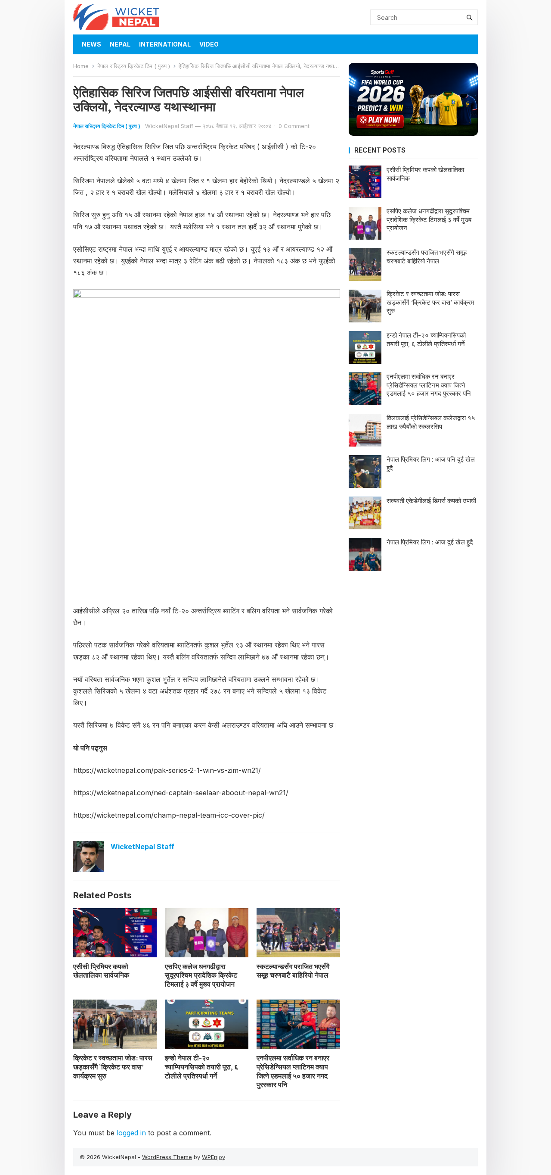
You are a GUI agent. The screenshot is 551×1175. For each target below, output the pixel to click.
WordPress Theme (167, 1156)
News (91, 44)
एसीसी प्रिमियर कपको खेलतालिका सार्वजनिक (101, 971)
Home (81, 65)
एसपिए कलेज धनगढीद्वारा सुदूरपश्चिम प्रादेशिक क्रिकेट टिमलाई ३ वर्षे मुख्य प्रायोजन (201, 975)
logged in (131, 1132)
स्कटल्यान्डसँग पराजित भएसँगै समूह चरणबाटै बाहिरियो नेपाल (293, 971)
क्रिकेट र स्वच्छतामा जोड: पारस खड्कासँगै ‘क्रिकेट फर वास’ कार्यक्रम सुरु (112, 1067)
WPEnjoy (213, 1156)
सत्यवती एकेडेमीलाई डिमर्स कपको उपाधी (431, 501)
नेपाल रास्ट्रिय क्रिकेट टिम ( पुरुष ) (133, 65)
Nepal (120, 44)
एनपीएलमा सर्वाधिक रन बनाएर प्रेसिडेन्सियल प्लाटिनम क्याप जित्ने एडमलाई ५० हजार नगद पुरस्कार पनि (293, 1071)
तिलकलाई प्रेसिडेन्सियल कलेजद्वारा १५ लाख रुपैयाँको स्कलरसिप (431, 422)
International (165, 44)
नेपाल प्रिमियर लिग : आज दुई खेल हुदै (430, 542)
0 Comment (294, 125)
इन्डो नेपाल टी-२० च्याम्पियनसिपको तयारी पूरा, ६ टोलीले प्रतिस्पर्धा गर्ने (201, 1067)
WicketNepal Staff (169, 125)
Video (209, 44)
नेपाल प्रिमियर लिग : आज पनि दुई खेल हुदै (431, 463)
